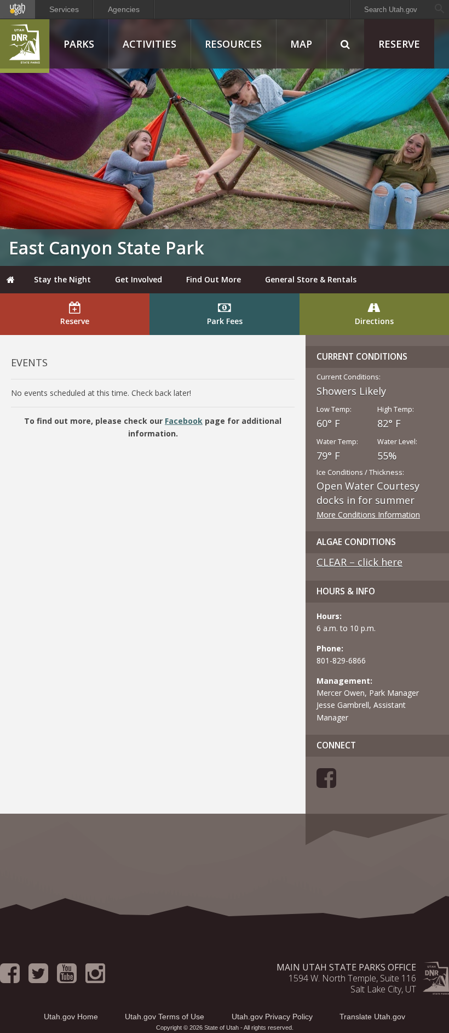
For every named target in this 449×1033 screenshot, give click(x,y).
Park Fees (225, 321)
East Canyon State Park (106, 247)
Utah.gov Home (71, 1016)
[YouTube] (67, 978)
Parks (79, 43)
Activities (149, 43)
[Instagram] (95, 978)
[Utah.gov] (17, 9)
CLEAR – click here (359, 562)
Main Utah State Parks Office (346, 967)
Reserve (399, 43)
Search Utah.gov (390, 9)
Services (64, 9)
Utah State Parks (24, 46)
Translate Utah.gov (372, 1016)
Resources (233, 43)
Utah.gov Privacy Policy (272, 1016)
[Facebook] (326, 783)
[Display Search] (345, 44)
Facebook (184, 421)
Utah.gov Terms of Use (164, 1016)
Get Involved (138, 279)
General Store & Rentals (310, 279)
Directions (374, 321)
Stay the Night (62, 279)
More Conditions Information (368, 514)
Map (301, 43)
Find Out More (213, 279)
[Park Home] (11, 279)
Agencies (124, 9)
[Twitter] (38, 978)
